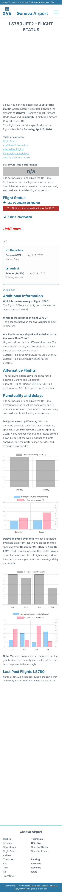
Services (36, 863)
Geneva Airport (32, 13)
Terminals (37, 838)
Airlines (7, 855)
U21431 (36, 383)
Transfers (8, 875)
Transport (9, 859)
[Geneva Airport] (7, 11)
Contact (45, 886)
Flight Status (10, 141)
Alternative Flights (13, 149)
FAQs (34, 871)
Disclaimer (35, 886)
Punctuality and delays (16, 153)
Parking (35, 859)
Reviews (36, 867)
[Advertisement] (31, 69)
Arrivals (7, 842)
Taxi (5, 867)
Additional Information (15, 145)
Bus (5, 863)
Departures (9, 847)
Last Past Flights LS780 (16, 157)
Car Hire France (40, 851)
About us (53, 886)
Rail (5, 871)
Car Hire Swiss (39, 847)
